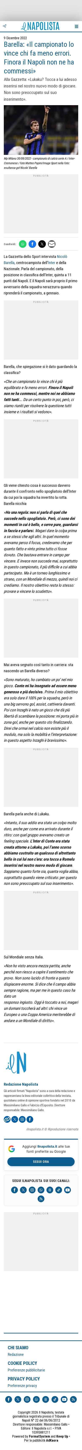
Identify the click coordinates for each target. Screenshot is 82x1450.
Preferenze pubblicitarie (26, 1370)
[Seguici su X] (23, 1190)
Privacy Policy (24, 1379)
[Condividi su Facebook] (32, 244)
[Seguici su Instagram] (32, 1190)
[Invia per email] (52, 244)
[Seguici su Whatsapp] (41, 1190)
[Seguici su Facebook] (14, 1190)
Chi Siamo (18, 1347)
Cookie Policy (22, 1363)
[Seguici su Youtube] (67, 1190)
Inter (51, 262)
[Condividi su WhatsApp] (22, 244)
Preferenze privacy (22, 1385)
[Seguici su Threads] (49, 1190)
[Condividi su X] (42, 244)
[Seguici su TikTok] (58, 1190)
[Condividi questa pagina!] (4, 26)
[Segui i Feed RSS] (41, 1198)
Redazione (16, 1354)
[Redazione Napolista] (16, 1063)
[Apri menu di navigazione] (76, 26)
